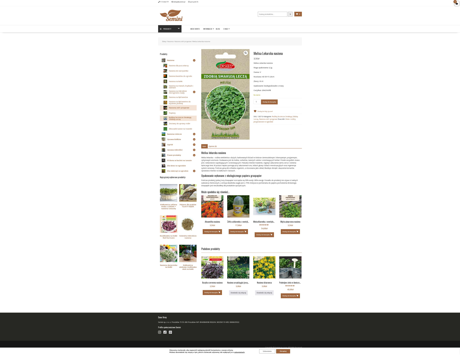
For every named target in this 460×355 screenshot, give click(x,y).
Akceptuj (283, 351)
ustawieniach (239, 352)
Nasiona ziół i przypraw (183, 41)
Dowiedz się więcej (238, 293)
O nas (226, 29)
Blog (218, 29)
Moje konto (195, 29)
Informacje (207, 29)
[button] (246, 53)
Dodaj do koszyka (269, 102)
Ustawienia (267, 351)
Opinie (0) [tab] (213, 146)
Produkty (167, 29)
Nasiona (170, 41)
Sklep (164, 41)
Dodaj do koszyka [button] (211, 231)
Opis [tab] (204, 146)
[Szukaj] (290, 14)
